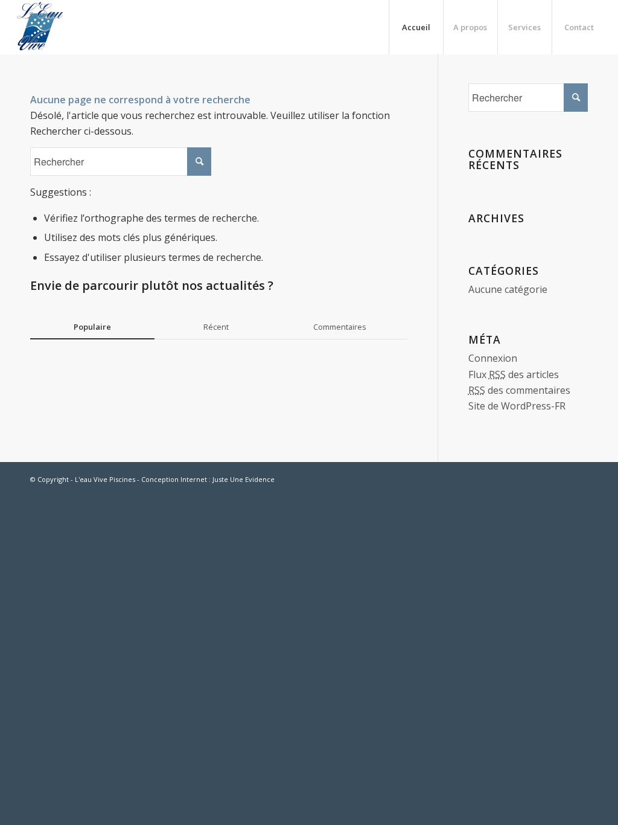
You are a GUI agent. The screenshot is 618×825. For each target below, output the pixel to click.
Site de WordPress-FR (516, 405)
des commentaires (519, 390)
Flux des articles (513, 374)
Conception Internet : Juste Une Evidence (208, 479)
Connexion (492, 358)
